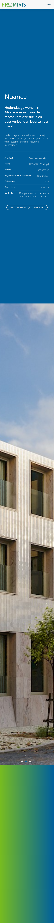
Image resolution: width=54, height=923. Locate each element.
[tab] (22, 761)
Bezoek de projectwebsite (27, 207)
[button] (49, 4)
